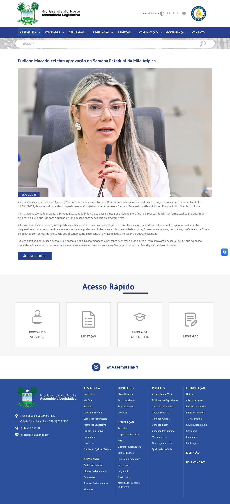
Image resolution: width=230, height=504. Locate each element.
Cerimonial (192, 430)
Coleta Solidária (160, 412)
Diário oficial (124, 477)
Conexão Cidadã (161, 418)
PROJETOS (158, 388)
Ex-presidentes (126, 406)
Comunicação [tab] (148, 32)
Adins (121, 440)
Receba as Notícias (196, 406)
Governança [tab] (175, 32)
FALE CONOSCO (196, 462)
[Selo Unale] (198, 13)
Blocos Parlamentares (95, 471)
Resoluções (124, 465)
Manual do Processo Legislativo (129, 484)
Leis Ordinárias (126, 452)
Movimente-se (159, 437)
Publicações (192, 443)
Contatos (122, 412)
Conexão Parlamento (163, 430)
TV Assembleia (194, 418)
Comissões (89, 477)
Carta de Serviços (93, 412)
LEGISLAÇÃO (126, 422)
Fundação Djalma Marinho (98, 449)
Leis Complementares (129, 459)
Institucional (90, 394)
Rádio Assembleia (195, 412)
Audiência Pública (93, 465)
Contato (198, 32)
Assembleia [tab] (28, 32)
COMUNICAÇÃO (195, 388)
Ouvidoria (89, 443)
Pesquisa (122, 428)
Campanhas (192, 437)
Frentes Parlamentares (96, 483)
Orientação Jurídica (162, 443)
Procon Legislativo (94, 430)
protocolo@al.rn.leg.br (35, 434)
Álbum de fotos (34, 256)
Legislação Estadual (128, 434)
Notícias (190, 394)
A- (178, 13)
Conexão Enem (160, 424)
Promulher (89, 437)
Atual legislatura (126, 400)
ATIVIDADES (91, 459)
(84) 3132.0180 (30, 427)
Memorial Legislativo (95, 424)
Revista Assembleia (196, 424)
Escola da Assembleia (95, 418)
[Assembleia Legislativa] (47, 13)
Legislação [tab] (101, 32)
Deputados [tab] (76, 32)
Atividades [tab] (52, 32)
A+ (169, 13)
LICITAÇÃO (193, 452)
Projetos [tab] (124, 32)
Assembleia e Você (162, 394)
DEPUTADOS (126, 388)
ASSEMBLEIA (92, 388)
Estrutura (88, 406)
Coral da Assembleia (163, 406)
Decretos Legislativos (129, 446)
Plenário (88, 489)
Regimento (123, 471)
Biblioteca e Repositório (165, 400)
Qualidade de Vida (162, 449)
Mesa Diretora (125, 394)
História (88, 400)
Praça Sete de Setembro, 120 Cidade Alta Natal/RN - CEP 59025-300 (44, 418)
